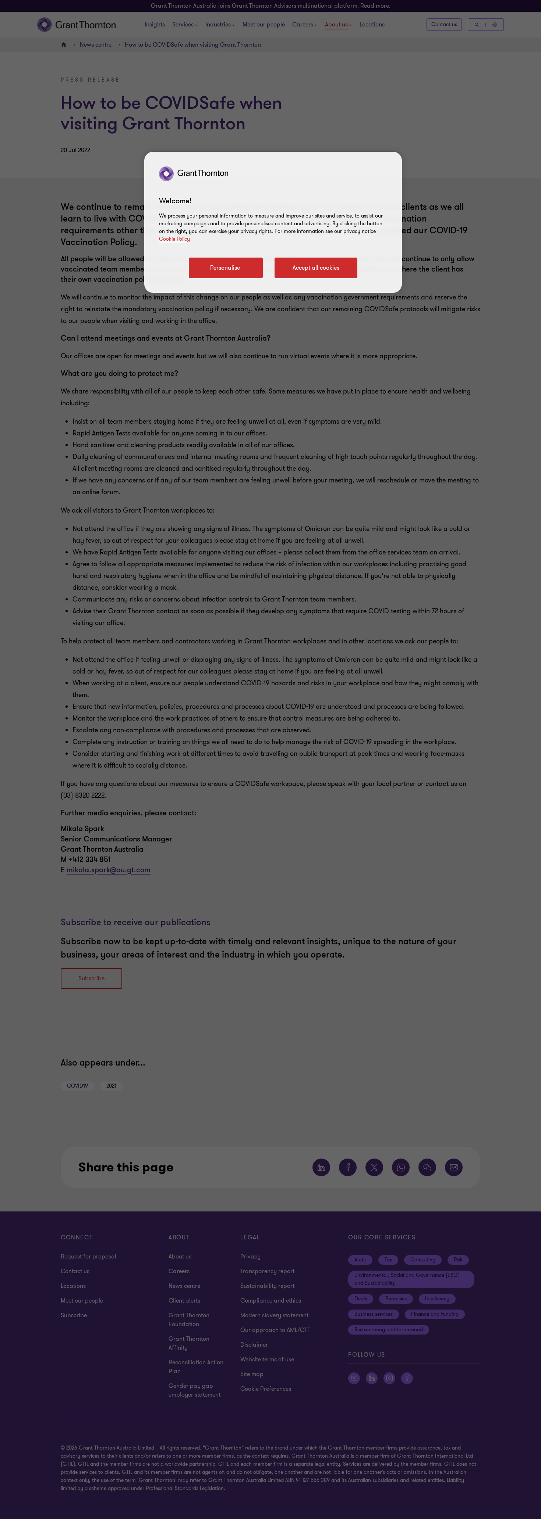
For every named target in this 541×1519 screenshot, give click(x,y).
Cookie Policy (174, 239)
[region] (273, 222)
